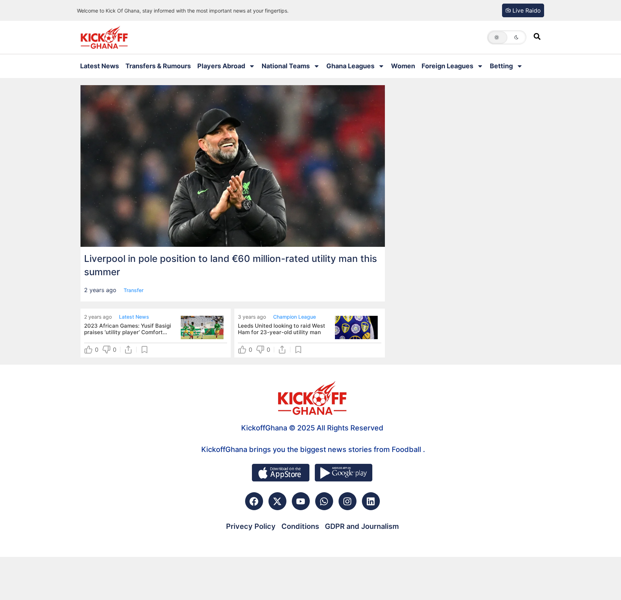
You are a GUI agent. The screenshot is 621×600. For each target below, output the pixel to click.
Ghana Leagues (350, 66)
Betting (501, 66)
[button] (506, 37)
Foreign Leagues (447, 66)
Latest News (99, 66)
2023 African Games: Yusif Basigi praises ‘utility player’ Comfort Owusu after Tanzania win (127, 329)
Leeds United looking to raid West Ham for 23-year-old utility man (281, 329)
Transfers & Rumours (158, 66)
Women (403, 66)
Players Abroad (221, 66)
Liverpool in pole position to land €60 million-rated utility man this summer (230, 265)
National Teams (286, 66)
